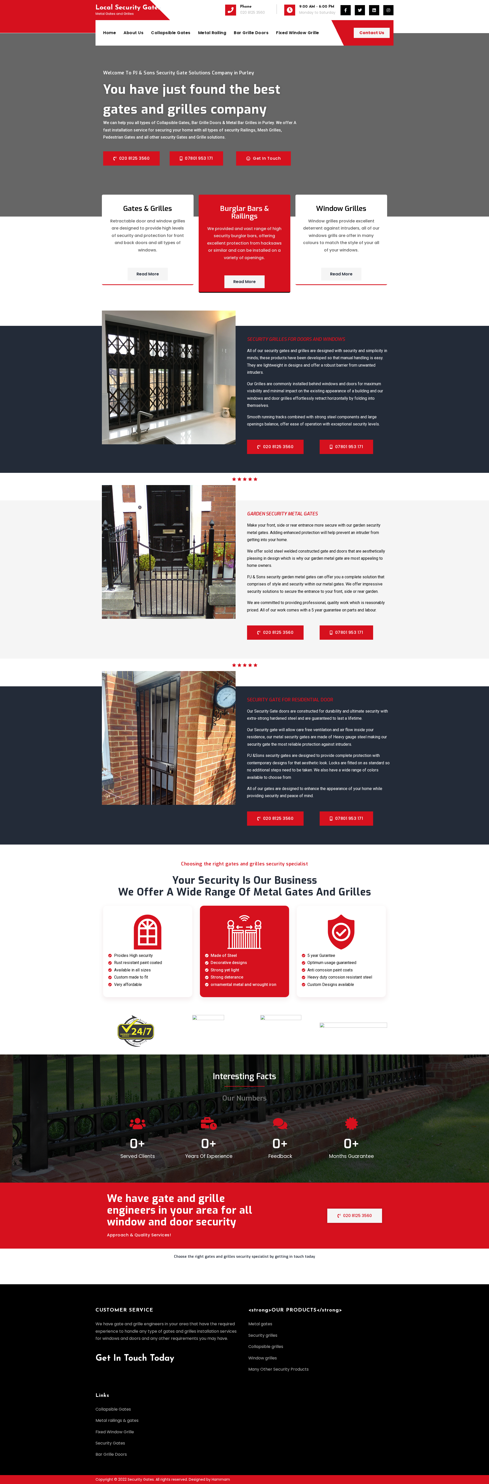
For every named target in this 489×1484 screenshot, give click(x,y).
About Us (133, 33)
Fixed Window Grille (297, 33)
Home (109, 33)
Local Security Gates (128, 7)
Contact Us (371, 33)
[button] (244, 1258)
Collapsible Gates (171, 33)
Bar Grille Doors (251, 33)
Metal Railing (212, 33)
